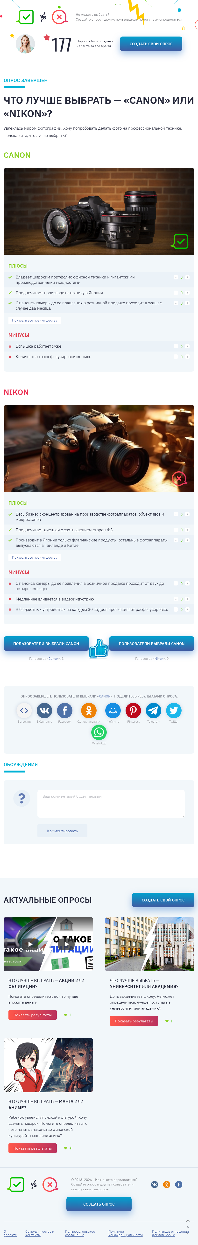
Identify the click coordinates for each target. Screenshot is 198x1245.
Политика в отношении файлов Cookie (170, 1233)
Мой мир (113, 722)
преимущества (34, 320)
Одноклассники (88, 722)
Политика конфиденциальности (125, 1233)
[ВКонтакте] (154, 1184)
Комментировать (62, 830)
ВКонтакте (44, 722)
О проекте (10, 1233)
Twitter (174, 722)
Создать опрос (99, 1204)
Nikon (159, 658)
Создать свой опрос (151, 43)
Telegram (153, 722)
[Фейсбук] (178, 1184)
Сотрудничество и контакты (39, 1233)
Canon (53, 658)
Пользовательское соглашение (80, 1233)
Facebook (64, 722)
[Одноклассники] (166, 1184)
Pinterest (133, 722)
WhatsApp (99, 743)
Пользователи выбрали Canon (46, 643)
